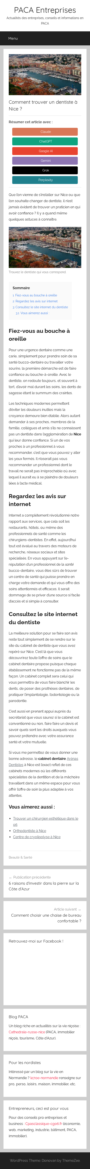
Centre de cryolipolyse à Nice (37, 837)
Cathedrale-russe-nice (27, 1032)
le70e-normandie (44, 1078)
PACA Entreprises (45, 10)
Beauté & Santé (20, 857)
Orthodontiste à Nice (29, 831)
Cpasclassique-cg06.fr (44, 1124)
